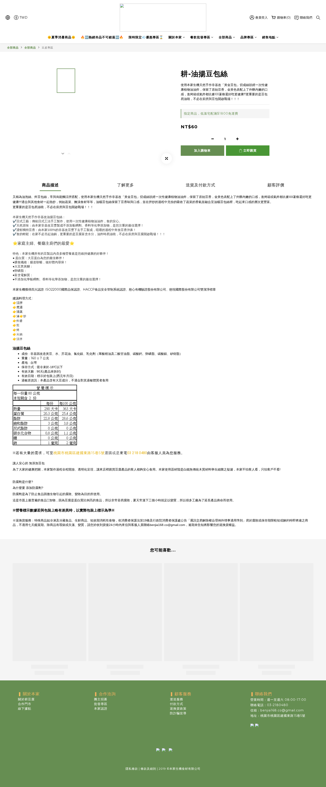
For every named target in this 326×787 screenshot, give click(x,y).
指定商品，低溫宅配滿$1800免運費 (211, 113)
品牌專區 (247, 37)
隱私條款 (132, 768)
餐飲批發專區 (200, 37)
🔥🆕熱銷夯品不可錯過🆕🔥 (102, 37)
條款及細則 (148, 768)
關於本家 (175, 37)
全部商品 (225, 37)
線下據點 (24, 709)
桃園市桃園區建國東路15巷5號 (79, 453)
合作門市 (24, 704)
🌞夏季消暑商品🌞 (61, 37)
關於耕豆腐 (26, 699)
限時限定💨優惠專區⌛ (146, 37)
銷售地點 (268, 37)
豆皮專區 (47, 47)
